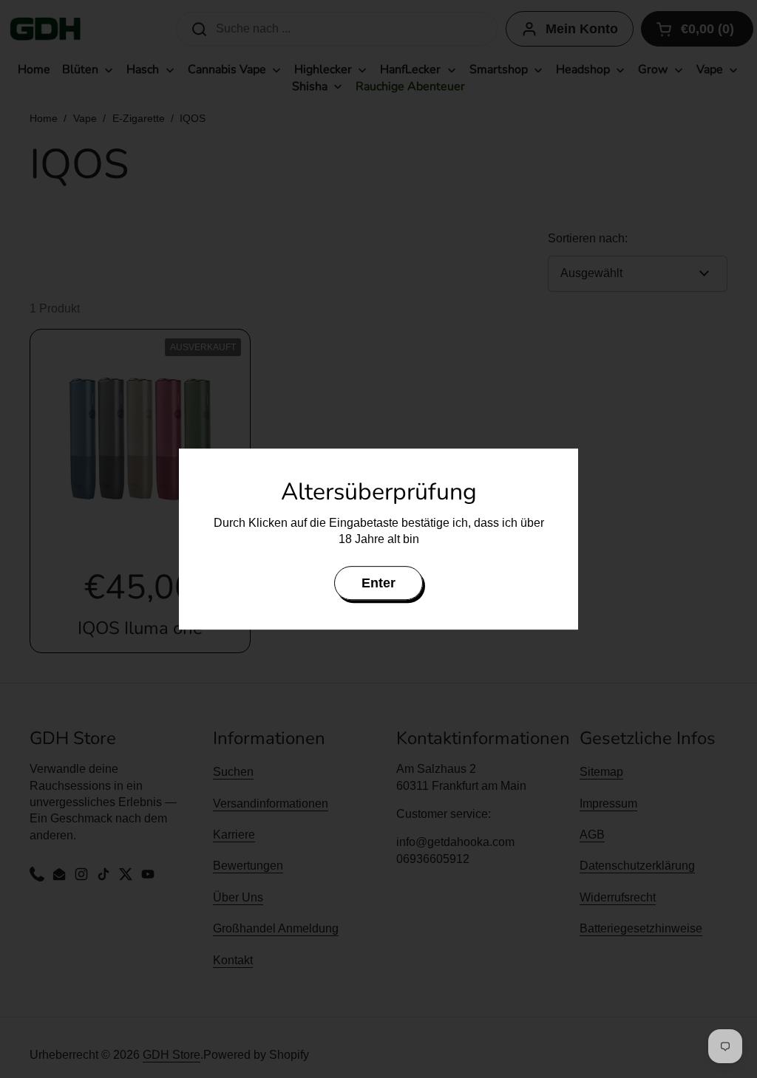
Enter (378, 583)
